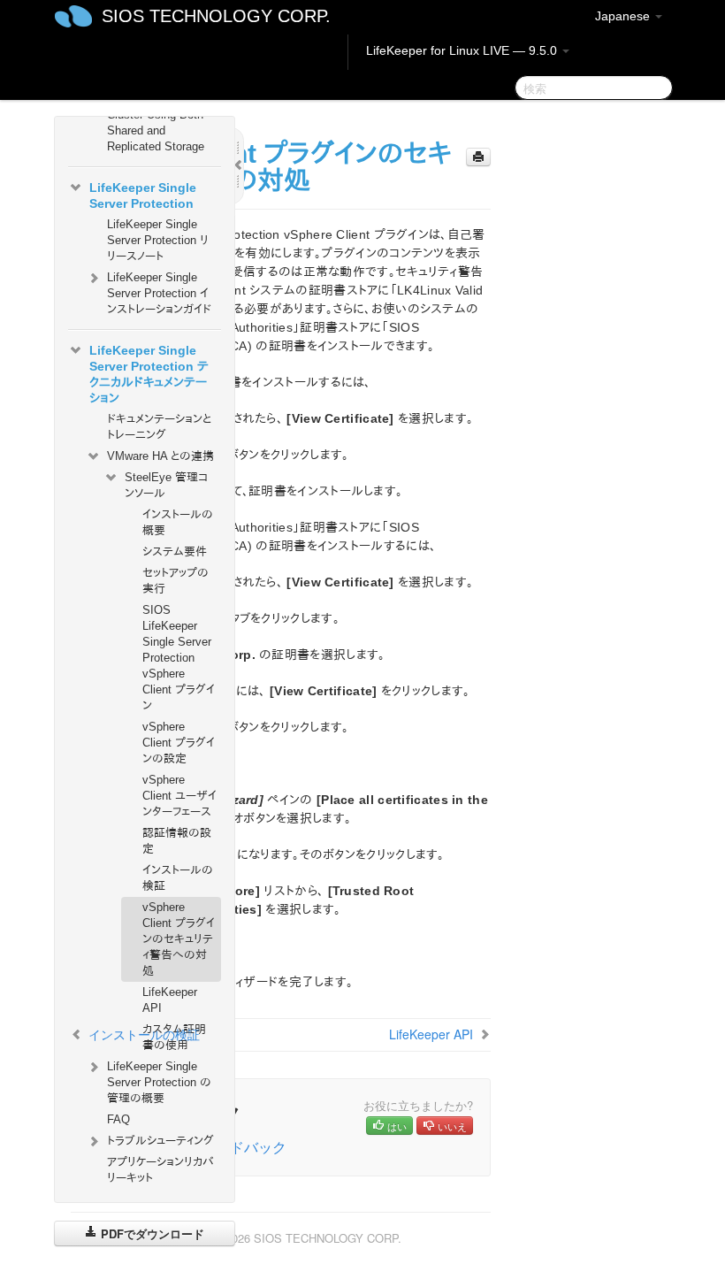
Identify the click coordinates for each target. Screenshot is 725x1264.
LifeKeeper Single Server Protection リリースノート (158, 240)
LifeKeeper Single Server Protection (142, 195)
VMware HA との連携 (160, 456)
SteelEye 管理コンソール (166, 485)
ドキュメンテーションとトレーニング (159, 426)
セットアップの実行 (175, 580)
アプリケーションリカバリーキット (160, 1169)
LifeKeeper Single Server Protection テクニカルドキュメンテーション (149, 374)
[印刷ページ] (478, 157)
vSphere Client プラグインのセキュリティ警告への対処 (178, 938)
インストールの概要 (177, 522)
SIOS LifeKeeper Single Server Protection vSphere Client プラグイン (178, 657)
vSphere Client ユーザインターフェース (179, 795)
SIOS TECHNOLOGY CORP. (216, 16)
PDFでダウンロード (150, 1233)
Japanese (624, 16)
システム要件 (174, 551)
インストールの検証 (177, 877)
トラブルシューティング (160, 1140)
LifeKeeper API (169, 1000)
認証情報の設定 (176, 840)
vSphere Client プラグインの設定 (178, 742)
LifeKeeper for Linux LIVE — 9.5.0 (463, 50)
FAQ (118, 1119)
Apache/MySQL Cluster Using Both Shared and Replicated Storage (155, 122)
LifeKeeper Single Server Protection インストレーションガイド (159, 293)
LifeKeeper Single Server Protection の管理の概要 (159, 1082)
